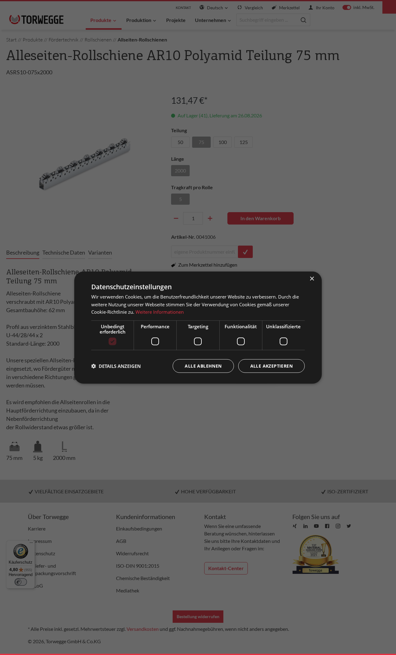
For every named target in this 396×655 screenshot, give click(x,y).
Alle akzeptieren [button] (271, 366)
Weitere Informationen (160, 312)
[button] (116, 366)
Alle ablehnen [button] (203, 366)
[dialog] (198, 327)
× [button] (311, 278)
